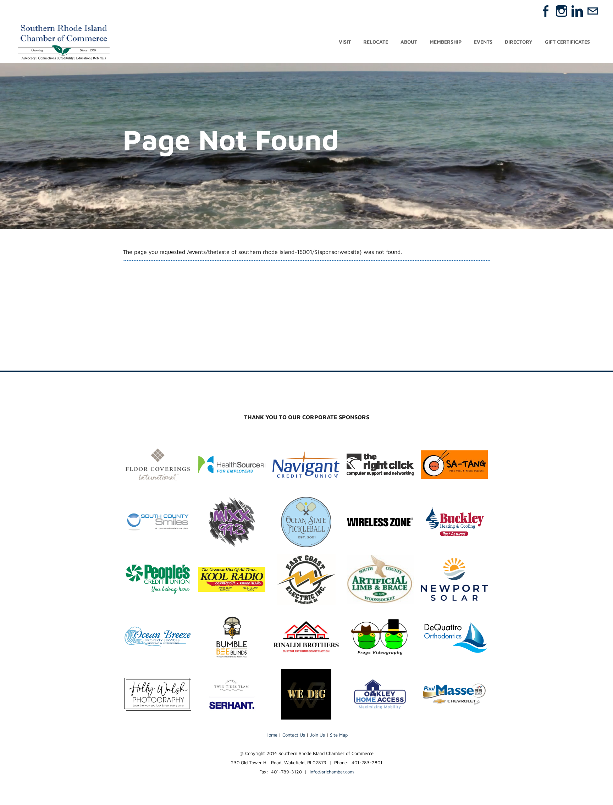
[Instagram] (561, 11)
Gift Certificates (567, 42)
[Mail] (592, 11)
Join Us (317, 735)
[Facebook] (546, 11)
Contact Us (293, 735)
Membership (446, 42)
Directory (518, 42)
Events (483, 42)
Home (271, 735)
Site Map (339, 735)
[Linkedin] (577, 11)
